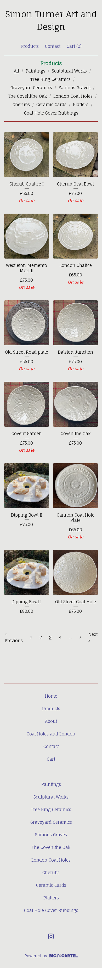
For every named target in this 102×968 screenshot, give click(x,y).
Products (30, 46)
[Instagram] (51, 936)
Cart (51, 759)
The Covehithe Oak (27, 96)
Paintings (35, 71)
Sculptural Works (69, 71)
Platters (80, 104)
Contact (52, 46)
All (16, 71)
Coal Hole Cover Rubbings (51, 113)
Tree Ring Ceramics (50, 79)
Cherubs (21, 104)
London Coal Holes (73, 96)
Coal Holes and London (51, 734)
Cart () (74, 46)
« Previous (14, 637)
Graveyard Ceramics (31, 87)
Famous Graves (74, 87)
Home (51, 696)
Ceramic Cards (51, 104)
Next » (93, 637)
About (51, 721)
